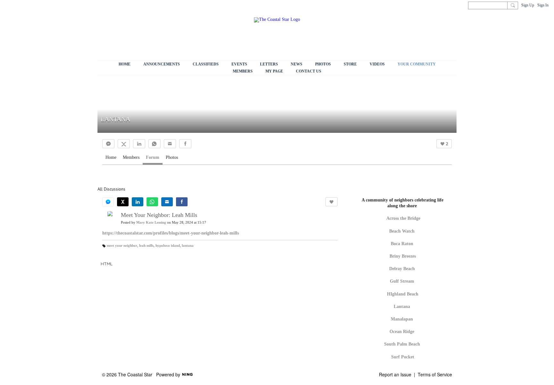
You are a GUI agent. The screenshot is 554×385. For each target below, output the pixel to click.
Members (131, 157)
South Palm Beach (402, 344)
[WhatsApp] (154, 143)
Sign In (543, 5)
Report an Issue (395, 374)
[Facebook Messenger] (108, 143)
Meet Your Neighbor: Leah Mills (159, 215)
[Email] (170, 143)
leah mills (146, 245)
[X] (124, 143)
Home (110, 157)
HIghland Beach (402, 294)
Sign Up (527, 5)
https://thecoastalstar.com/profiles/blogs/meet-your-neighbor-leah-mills (170, 233)
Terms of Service (435, 374)
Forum (152, 157)
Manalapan (402, 319)
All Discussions (111, 189)
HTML (107, 264)
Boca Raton (402, 243)
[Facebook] (185, 143)
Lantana (402, 306)
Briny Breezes (403, 256)
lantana (188, 245)
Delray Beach (402, 268)
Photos (172, 157)
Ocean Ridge (402, 331)
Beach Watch (402, 231)
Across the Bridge (403, 218)
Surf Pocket (402, 357)
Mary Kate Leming (151, 222)
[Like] (331, 201)
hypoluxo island (167, 245)
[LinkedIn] (139, 143)
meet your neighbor (122, 245)
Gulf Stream (402, 281)
